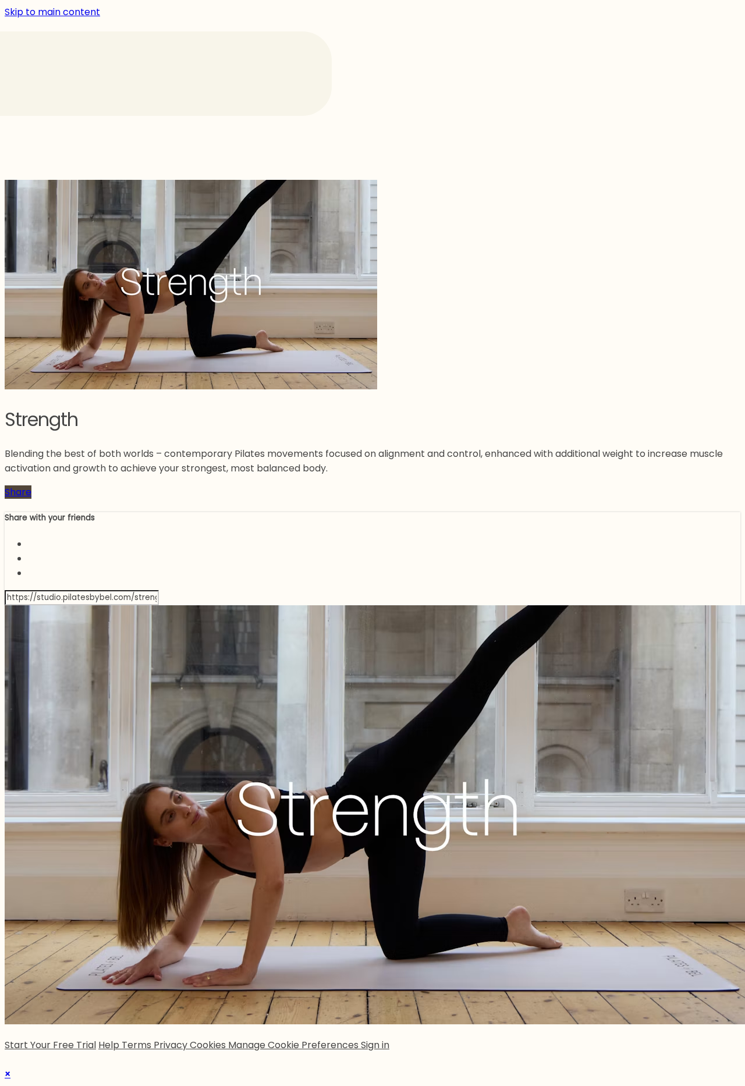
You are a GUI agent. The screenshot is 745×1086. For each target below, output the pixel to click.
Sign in (375, 1045)
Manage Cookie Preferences (294, 1045)
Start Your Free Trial (50, 1045)
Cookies (209, 1045)
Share (18, 492)
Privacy (172, 1045)
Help (110, 1045)
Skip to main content (52, 12)
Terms (138, 1045)
